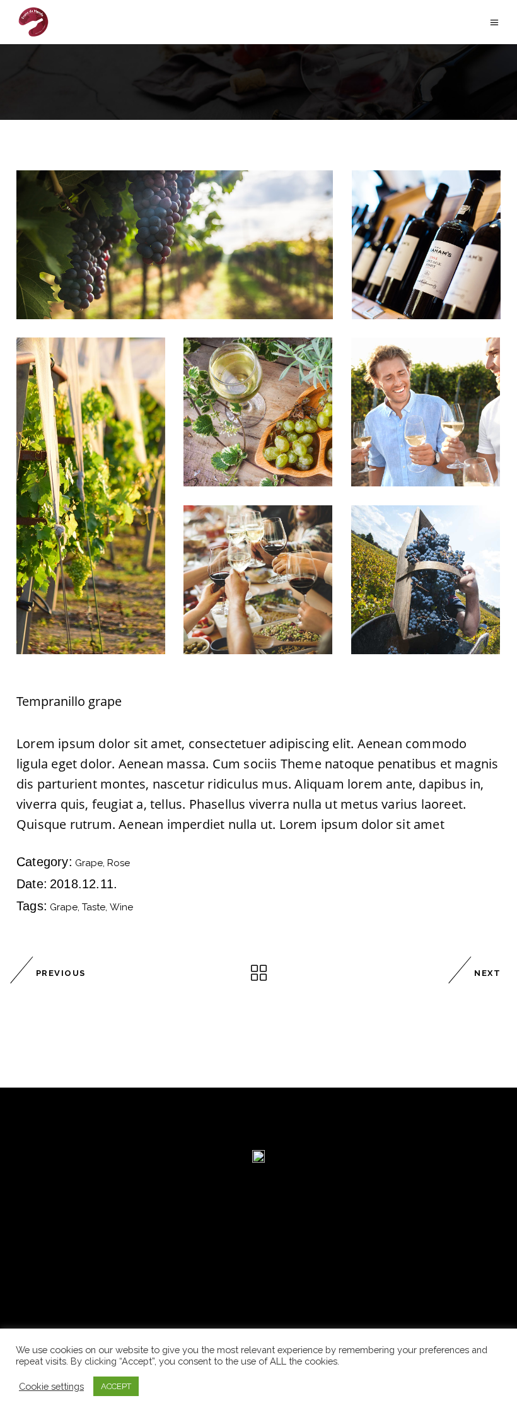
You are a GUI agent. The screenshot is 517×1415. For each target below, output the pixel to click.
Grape (89, 863)
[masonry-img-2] (426, 244)
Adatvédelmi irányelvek (82, 1319)
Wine (121, 907)
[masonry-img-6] (90, 496)
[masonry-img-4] (425, 412)
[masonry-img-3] (257, 412)
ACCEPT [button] (116, 1386)
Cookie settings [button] (51, 1386)
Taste (93, 907)
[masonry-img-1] (174, 244)
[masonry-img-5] (257, 579)
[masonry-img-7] (425, 579)
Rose (118, 863)
